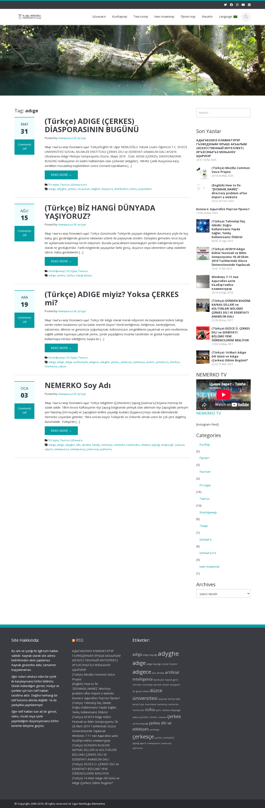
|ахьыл (179, 445)
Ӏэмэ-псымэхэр (164, 16)
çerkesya (139, 362)
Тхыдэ (203, 526)
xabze (62, 366)
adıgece (94, 362)
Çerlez (71, 275)
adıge (52, 189)
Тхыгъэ (65, 184)
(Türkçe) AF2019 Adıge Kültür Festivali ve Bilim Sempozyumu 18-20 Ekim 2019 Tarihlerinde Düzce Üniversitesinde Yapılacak (231, 257)
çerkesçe (126, 362)
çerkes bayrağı (140, 723)
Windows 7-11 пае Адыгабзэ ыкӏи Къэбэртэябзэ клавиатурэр (225, 283)
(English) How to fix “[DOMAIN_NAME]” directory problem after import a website (229, 191)
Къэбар (204, 444)
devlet (165, 684)
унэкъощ (93, 449)
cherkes (175, 362)
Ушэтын (204, 472)
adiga (52, 362)
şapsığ (156, 445)
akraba (86, 445)
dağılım (95, 189)
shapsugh (167, 445)
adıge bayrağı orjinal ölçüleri (162, 664)
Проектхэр (188, 16)
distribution (121, 189)
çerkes (72, 189)
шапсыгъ (106, 449)
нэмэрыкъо (61, 449)
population (145, 189)
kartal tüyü (138, 704)
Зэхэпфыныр (56, 271)
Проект (204, 458)
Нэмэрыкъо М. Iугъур (72, 138)
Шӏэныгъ (77, 440)
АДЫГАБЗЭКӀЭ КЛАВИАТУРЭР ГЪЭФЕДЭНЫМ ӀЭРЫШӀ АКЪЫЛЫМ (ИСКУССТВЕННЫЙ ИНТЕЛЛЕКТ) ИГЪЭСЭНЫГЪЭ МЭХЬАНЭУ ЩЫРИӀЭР (221, 148)
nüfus (133, 189)
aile (78, 445)
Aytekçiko (159, 679)
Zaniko (153, 717)
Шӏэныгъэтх (79, 184)
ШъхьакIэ (99, 16)
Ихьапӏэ (207, 16)
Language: (226, 16)
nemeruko (133, 445)
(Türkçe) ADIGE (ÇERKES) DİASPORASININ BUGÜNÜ (92, 125)
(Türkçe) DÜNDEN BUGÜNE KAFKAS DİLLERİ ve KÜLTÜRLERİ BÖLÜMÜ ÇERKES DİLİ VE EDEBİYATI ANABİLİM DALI (231, 308)
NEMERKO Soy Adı (78, 385)
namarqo (107, 445)
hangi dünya (84, 275)
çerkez (150, 362)
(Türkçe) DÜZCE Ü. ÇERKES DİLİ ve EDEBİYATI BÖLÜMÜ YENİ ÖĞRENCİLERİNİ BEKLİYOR (231, 334)
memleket (151, 704)
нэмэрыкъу (78, 449)
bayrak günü (171, 679)
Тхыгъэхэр (140, 16)
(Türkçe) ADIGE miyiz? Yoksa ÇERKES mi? (112, 298)
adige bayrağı (150, 654)
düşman (162, 699)
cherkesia (51, 366)
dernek (157, 684)
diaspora (107, 189)
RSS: (80, 640)
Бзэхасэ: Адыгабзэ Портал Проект (223, 209)
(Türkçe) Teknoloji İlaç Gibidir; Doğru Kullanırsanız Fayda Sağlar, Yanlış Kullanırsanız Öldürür (228, 229)
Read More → (61, 175)
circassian (83, 189)
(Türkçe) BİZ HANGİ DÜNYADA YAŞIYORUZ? (100, 212)
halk (178, 699)
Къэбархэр (119, 16)
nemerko (119, 445)
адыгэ (49, 449)
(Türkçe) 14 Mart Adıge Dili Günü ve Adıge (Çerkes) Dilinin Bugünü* (230, 356)
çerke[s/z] (162, 362)
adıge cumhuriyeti (76, 362)
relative (145, 445)
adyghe (61, 189)
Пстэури (53, 184)
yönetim (144, 717)
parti (158, 710)
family (96, 445)
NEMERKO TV (208, 413)
